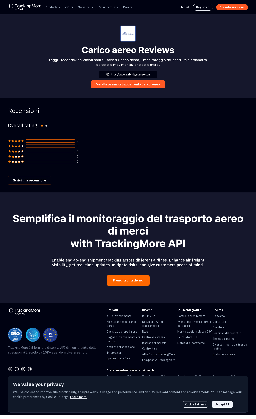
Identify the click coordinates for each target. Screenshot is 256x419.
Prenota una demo (128, 280)
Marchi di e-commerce (191, 343)
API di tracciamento (119, 316)
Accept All (222, 404)
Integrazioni (114, 353)
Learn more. (78, 397)
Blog (145, 331)
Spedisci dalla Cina (118, 358)
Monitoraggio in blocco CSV (194, 331)
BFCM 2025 (149, 316)
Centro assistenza (153, 337)
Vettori (69, 7)
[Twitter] (23, 369)
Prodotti (51, 7)
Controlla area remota (191, 316)
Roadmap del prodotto (227, 333)
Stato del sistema (224, 354)
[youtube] (29, 369)
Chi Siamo (219, 316)
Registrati (203, 7)
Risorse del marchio (154, 343)
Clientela (218, 327)
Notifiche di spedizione (121, 347)
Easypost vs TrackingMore (158, 360)
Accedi (185, 7)
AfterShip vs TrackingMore (158, 354)
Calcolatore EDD (187, 337)
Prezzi (127, 7)
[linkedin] (10, 369)
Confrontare (150, 348)
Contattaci (219, 322)
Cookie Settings (195, 404)
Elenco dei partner (224, 339)
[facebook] (16, 369)
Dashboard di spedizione (122, 331)
